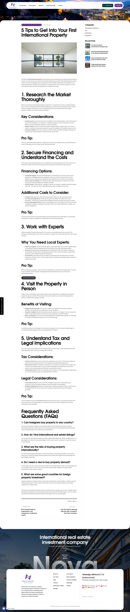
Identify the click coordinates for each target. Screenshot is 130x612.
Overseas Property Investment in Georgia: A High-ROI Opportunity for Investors (99, 46)
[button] (107, 5)
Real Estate (37, 25)
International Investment (29, 25)
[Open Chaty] (4, 608)
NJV (86, 30)
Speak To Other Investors (1, 306)
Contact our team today (28, 277)
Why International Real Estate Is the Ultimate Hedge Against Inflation (99, 53)
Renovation (88, 35)
